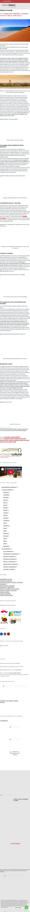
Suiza (4, 541)
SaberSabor (16, 14)
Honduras (6, 520)
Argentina (6, 495)
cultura (16, 438)
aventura (11, 438)
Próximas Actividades (6, 581)
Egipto (5, 505)
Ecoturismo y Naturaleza (7, 587)
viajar (14, 442)
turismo (10, 442)
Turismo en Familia (5, 594)
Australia (6, 437)
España (5, 510)
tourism (2, 442)
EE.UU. (5, 502)
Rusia (4, 538)
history (7, 440)
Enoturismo (3, 584)
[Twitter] (21, 1)
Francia (5, 513)
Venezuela (6, 546)
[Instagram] (24, 1)
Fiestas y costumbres (9, 562)
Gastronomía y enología (10, 564)
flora (24, 438)
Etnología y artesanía (9, 559)
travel (6, 442)
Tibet (4, 544)
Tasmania (26, 440)
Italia (4, 531)
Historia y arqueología (9, 567)
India (4, 523)
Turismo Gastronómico (6, 595)
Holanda (5, 518)
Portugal (5, 536)
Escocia (21, 438)
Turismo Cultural (4, 592)
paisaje (21, 440)
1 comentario (24, 14)
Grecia (5, 515)
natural (11, 440)
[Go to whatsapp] (26, 907)
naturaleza (16, 440)
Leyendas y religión (8, 569)
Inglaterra (6, 526)
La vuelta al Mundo (15, 437)
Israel (4, 528)
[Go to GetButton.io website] (26, 910)
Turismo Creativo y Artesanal (8, 590)
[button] (21, 6)
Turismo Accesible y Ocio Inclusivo (9, 589)
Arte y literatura (7, 551)
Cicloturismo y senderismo (10, 554)
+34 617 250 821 (6, 1)
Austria (5, 500)
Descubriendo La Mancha (9, 487)
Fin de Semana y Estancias (7, 586)
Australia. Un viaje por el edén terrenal (10, 16)
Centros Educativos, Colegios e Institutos (11, 582)
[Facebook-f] (11, 849)
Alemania (6, 492)
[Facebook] (18, 1)
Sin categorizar (6, 549)
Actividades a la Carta (6, 579)
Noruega (5, 533)
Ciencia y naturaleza (9, 556)
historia (2, 440)
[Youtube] (27, 1)
